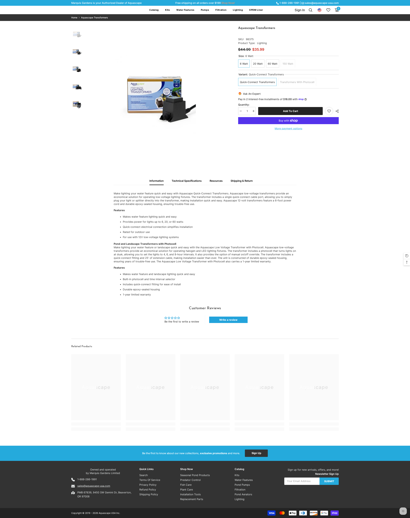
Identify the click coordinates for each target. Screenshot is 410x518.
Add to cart (290, 111)
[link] (96, 424)
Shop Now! (228, 2)
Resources (216, 180)
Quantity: (244, 104)
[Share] (336, 111)
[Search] (310, 10)
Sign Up (256, 453)
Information (156, 180)
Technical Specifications (187, 180)
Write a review (228, 319)
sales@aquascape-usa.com (322, 2)
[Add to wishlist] (329, 111)
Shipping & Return (242, 180)
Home (74, 17)
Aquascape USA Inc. (109, 513)
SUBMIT (329, 481)
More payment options (288, 128)
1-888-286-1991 (289, 2)
